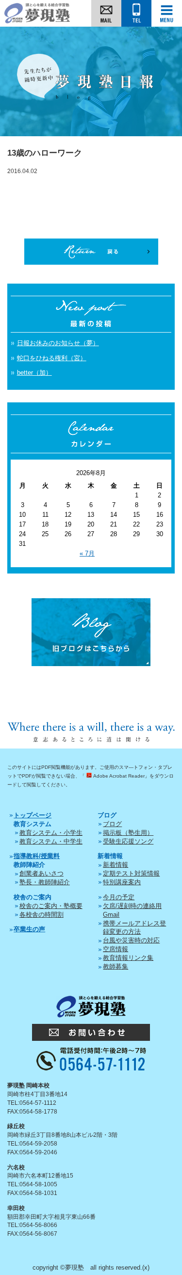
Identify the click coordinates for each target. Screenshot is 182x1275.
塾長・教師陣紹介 (44, 882)
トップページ (32, 815)
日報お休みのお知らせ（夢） (58, 343)
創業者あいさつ (41, 873)
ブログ (112, 824)
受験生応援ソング (128, 841)
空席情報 (115, 949)
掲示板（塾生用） (128, 832)
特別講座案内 (122, 882)
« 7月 (87, 553)
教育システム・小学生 (51, 832)
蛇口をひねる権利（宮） (51, 358)
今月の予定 (118, 897)
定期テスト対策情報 (131, 873)
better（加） (34, 372)
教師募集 (115, 966)
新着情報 (115, 864)
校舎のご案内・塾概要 (51, 905)
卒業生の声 (29, 929)
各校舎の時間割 (41, 914)
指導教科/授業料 (37, 856)
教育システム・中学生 (51, 841)
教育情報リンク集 (128, 957)
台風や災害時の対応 (131, 940)
